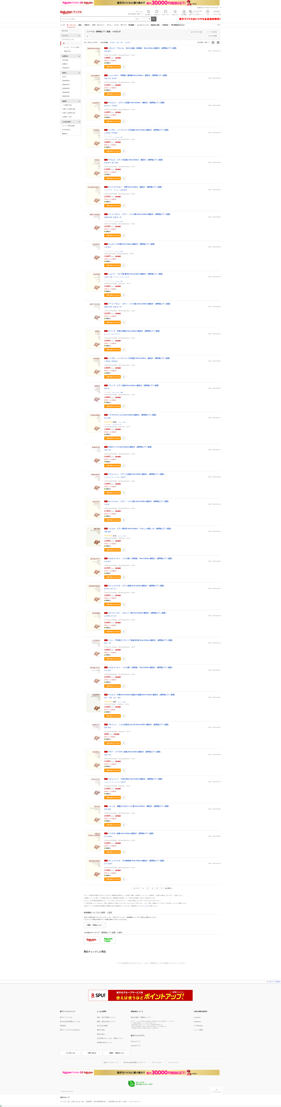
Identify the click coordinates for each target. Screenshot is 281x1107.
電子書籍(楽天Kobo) (177, 25)
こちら (145, 906)
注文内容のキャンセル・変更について (110, 1038)
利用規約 (63, 1026)
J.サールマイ (115, 334)
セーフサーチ (195, 32)
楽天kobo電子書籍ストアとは (70, 1021)
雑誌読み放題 (155, 25)
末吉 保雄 (108, 697)
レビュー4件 (122, 422)
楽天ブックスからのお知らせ (70, 1030)
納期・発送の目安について (106, 1021)
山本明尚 (107, 616)
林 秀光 (106, 589)
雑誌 (79, 25)
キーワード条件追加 (211, 32)
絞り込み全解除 (213, 35)
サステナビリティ (135, 1101)
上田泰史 (114, 105)
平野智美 (114, 133)
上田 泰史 (107, 247)
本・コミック (71, 25)
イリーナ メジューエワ (121, 277)
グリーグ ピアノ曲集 (117, 392)
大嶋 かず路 (108, 277)
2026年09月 (66, 92)
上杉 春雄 (117, 697)
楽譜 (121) (67, 51)
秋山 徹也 (107, 418)
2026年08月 (66, 88)
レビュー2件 (119, 251)
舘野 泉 (106, 388)
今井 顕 (106, 504)
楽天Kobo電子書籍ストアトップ (135, 1062)
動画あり (65, 133)
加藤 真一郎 (117, 217)
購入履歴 (184, 14)
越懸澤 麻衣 (108, 217)
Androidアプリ (136, 1046)
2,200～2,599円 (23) (68, 113)
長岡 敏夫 (107, 51)
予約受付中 (65, 68)
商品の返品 (101, 1034)
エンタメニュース (143, 25)
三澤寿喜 (107, 133)
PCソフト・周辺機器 (127, 25)
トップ (62, 25)
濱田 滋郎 (107, 809)
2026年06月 (66, 80)
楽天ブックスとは (66, 1017)
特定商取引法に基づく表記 (117, 1101)
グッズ (116, 25)
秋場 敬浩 (124, 190)
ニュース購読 (198, 1030)
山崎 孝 (123, 477)
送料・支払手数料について (106, 1017)
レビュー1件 (119, 137)
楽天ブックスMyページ (196, 14)
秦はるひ (107, 105)
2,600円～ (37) (66, 117)
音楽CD (86, 25)
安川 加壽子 (108, 836)
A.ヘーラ (107, 334)
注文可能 (65, 60)
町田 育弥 (107, 727)
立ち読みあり (66, 129)
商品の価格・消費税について (141, 1017)
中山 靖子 (107, 561)
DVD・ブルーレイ (98, 25)
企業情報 (89, 1101)
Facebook (197, 1017)
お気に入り (175, 14)
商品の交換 (101, 1030)
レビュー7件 (122, 536)
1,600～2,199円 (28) (68, 109)
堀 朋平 (114, 78)
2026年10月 (66, 96)
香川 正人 (113, 589)
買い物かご (148, 14)
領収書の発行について (104, 1042)
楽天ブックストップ (110, 1062)
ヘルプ (208, 14)
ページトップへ (216, 1092)
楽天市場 (216, 11)
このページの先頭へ (274, 981)
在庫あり (65, 64)
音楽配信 (165, 25)
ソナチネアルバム (117, 424)
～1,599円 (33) (66, 105)
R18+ (219, 25)
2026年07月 (66, 84)
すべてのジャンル (68, 39)
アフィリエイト (157, 1062)
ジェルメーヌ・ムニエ (112, 477)
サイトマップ (173, 1062)
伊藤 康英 (107, 531)
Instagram (197, 1021)
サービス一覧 (217, 14)
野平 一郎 (107, 643)
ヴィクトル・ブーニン (112, 190)
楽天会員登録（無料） (134, 14)
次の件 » (168, 888)
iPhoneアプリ (135, 1041)
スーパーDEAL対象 (68, 126)
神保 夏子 (107, 163)
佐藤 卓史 (107, 78)
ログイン (138, 12)
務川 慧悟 (115, 163)
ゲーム (109, 25)
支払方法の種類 (102, 1026)
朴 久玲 (113, 616)
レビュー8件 (122, 702)
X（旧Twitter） (199, 1026)
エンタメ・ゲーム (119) (71, 47)
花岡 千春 (107, 450)
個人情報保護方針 (100, 1101)
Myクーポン (165, 14)
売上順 (112, 42)
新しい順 (119, 42)
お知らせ (156, 14)
